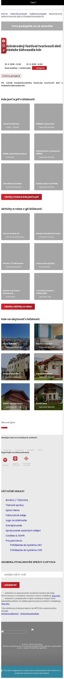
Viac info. (56, 595)
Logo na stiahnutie (16, 520)
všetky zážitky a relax (18, 306)
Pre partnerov (14, 540)
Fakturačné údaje (16, 515)
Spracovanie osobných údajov (23, 530)
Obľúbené (41, 9)
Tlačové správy (15, 505)
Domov (4, 14)
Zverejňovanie (14, 525)
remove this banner (41, 673)
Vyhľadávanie (46, 9)
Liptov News (12, 510)
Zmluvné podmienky (29, 613)
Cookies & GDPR (15, 535)
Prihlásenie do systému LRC (26, 545)
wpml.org (28, 670)
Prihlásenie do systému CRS (26, 550)
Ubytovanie (36, 9)
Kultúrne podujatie (11, 76)
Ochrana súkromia (9, 613)
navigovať (40, 68)
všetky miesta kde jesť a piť (21, 197)
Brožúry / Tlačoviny (17, 500)
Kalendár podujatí (18, 14)
